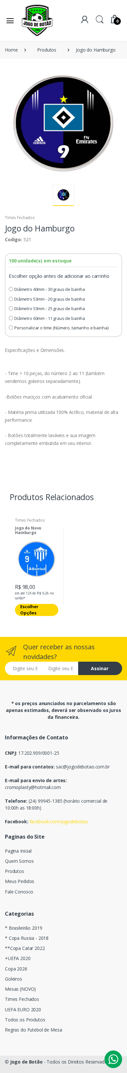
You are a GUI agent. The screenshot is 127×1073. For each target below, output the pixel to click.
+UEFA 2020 (18, 958)
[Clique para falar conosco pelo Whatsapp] (113, 1059)
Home (11, 50)
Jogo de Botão (26, 1062)
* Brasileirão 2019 (23, 928)
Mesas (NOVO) (20, 989)
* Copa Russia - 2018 (27, 938)
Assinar (99, 668)
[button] (100, 19)
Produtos (46, 50)
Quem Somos (19, 861)
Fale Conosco (19, 892)
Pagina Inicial (18, 851)
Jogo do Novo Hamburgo (28, 530)
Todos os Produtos (25, 1020)
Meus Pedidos (19, 881)
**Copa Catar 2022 (25, 948)
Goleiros (13, 979)
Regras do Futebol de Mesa (33, 1030)
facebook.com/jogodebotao (59, 821)
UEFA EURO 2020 (23, 1009)
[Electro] (37, 20)
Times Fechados (20, 217)
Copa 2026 (16, 969)
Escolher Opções (29, 610)
